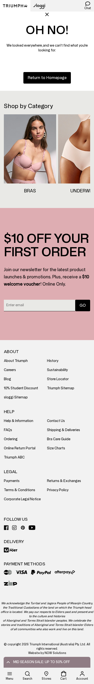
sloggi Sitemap (16, 397)
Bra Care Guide (58, 439)
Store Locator (58, 379)
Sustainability (57, 370)
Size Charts (56, 448)
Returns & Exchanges (64, 481)
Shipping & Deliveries (63, 430)
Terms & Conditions (19, 490)
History (52, 361)
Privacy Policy (57, 490)
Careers (10, 370)
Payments (12, 481)
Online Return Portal (19, 448)
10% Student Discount (21, 388)
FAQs (8, 430)
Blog (7, 379)
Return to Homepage (47, 78)
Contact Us (56, 421)
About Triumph (16, 361)
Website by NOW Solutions (47, 653)
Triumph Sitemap (60, 388)
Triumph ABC (14, 457)
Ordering (11, 439)
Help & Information (18, 421)
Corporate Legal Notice (22, 499)
